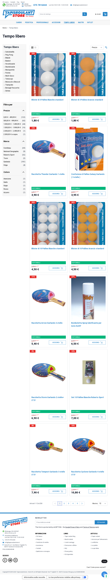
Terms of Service (89, 527)
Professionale (42, 22)
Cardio (19, 22)
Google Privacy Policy (72, 527)
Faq (18, 2)
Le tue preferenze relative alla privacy (64, 577)
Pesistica (29, 22)
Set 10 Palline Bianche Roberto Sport (87, 397)
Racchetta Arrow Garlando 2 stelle (46, 323)
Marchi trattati (69, 539)
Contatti (12, 2)
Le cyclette (95, 545)
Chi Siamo (39, 536)
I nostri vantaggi (69, 542)
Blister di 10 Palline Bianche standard (47, 248)
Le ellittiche (95, 542)
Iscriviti (102, 522)
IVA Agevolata (69, 554)
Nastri (81, 22)
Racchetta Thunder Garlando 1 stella (47, 174)
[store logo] (19, 14)
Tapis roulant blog (70, 536)
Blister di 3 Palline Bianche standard (47, 100)
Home (5, 28)
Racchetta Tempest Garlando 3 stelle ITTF (48, 473)
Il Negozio (39, 539)
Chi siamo (6, 2)
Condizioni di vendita (42, 542)
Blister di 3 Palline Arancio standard (87, 100)
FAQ (66, 548)
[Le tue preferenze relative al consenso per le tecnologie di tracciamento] (106, 576)
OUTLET (90, 22)
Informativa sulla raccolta (34, 577)
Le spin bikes (95, 548)
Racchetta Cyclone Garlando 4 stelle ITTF (87, 473)
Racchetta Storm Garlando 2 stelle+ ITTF (47, 398)
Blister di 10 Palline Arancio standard (87, 248)
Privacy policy (69, 551)
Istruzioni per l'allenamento (99, 539)
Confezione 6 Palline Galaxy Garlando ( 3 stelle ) (88, 175)
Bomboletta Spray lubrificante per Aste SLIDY (86, 324)
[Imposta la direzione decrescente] (106, 47)
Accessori (56, 22)
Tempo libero (69, 22)
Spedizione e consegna (43, 551)
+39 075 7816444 (10, 540)
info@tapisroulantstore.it (80, 5)
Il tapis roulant (96, 536)
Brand (22, 2)
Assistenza (39, 545)
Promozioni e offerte (70, 545)
